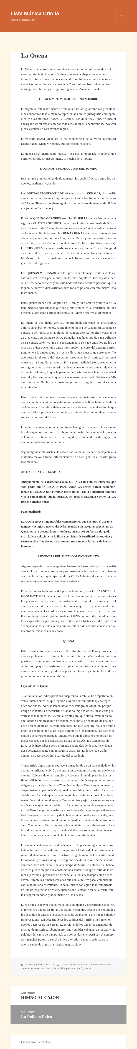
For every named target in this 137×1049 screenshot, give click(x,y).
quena (87, 968)
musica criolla (48, 968)
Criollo (63, 964)
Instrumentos (80, 964)
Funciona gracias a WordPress (36, 1042)
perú (79, 968)
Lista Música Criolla (35, 13)
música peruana (66, 968)
